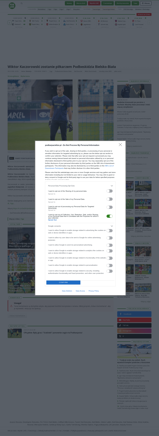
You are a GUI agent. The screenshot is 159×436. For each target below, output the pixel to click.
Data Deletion (67, 291)
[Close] (121, 145)
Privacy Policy (94, 291)
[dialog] (80, 218)
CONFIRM (63, 282)
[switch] (110, 191)
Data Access (80, 291)
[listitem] (80, 186)
